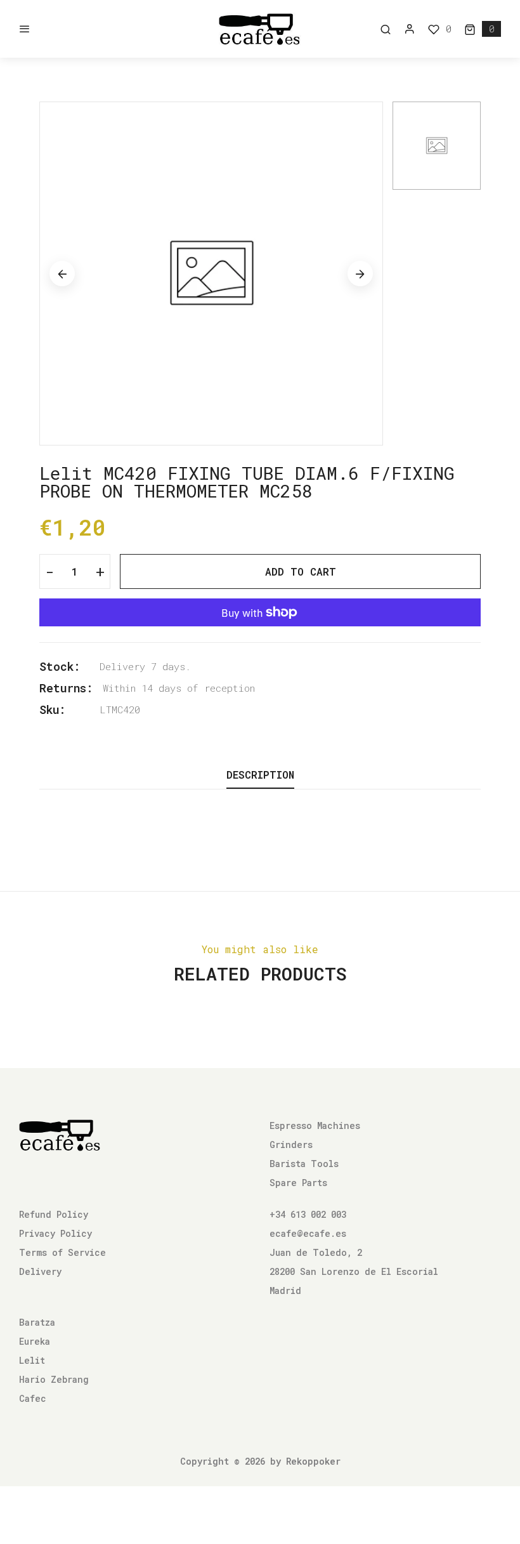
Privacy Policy (55, 1233)
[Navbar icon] (24, 29)
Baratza (37, 1322)
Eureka (34, 1341)
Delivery (40, 1271)
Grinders (291, 1144)
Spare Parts (298, 1183)
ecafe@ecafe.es (308, 1233)
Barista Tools (304, 1164)
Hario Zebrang (54, 1379)
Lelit (32, 1360)
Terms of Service (62, 1252)
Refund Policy (53, 1214)
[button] (482, 29)
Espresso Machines (315, 1125)
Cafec (32, 1398)
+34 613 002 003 (308, 1214)
